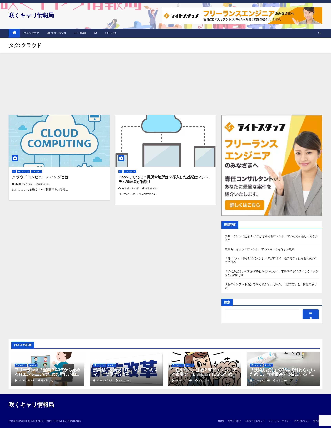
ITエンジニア (31, 33)
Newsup (58, 420)
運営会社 (317, 420)
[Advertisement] (165, 79)
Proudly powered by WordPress (26, 420)
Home (221, 420)
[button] (319, 33)
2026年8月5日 (104, 380)
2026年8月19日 (27, 380)
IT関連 (82, 33)
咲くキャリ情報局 (31, 15)
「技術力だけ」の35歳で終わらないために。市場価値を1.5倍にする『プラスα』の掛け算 (282, 374)
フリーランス (58, 33)
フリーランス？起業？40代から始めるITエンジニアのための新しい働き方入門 (47, 374)
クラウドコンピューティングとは (40, 177)
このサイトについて (255, 420)
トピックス (110, 33)
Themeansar (73, 420)
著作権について (302, 420)
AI (95, 33)
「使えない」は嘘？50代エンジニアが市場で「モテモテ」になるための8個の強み (204, 374)
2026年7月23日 (184, 380)
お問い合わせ (234, 420)
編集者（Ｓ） (152, 188)
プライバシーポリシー (279, 420)
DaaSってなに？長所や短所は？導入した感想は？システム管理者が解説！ (163, 179)
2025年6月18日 (24, 184)
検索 (227, 302)
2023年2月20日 (131, 188)
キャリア (32, 365)
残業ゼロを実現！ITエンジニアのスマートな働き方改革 (260, 249)
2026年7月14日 (262, 380)
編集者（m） (45, 184)
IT (14, 172)
